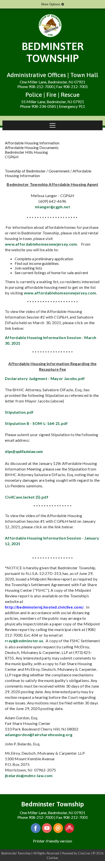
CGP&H (12, 156)
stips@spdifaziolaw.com (24, 452)
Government (59, 171)
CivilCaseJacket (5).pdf (26, 497)
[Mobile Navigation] (52, 125)
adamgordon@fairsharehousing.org (38, 734)
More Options (51, 4)
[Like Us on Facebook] (36, 828)
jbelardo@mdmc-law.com (28, 775)
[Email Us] (58, 828)
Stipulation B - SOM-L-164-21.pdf (36, 423)
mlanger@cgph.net (52, 206)
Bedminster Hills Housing (26, 152)
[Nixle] (69, 828)
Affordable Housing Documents (32, 147)
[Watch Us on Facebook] (47, 828)
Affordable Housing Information (32, 142)
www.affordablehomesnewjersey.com (41, 244)
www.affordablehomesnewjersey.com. (61, 292)
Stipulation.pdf (19, 412)
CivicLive (84, 853)
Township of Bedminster (25, 171)
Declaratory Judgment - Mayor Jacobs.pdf (45, 378)
